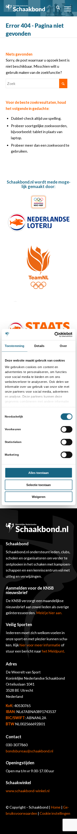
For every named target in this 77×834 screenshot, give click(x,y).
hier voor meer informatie (40, 645)
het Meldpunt (53, 651)
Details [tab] (39, 346)
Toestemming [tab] (14, 346)
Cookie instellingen (55, 813)
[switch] (66, 429)
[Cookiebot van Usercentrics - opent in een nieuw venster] (54, 334)
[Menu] (65, 8)
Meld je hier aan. (49, 612)
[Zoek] (56, 8)
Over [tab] (63, 346)
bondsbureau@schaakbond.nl (29, 751)
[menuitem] (56, 8)
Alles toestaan (38, 473)
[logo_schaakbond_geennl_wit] (25, 8)
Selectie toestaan (38, 484)
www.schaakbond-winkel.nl (27, 790)
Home (56, 807)
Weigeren (38, 497)
